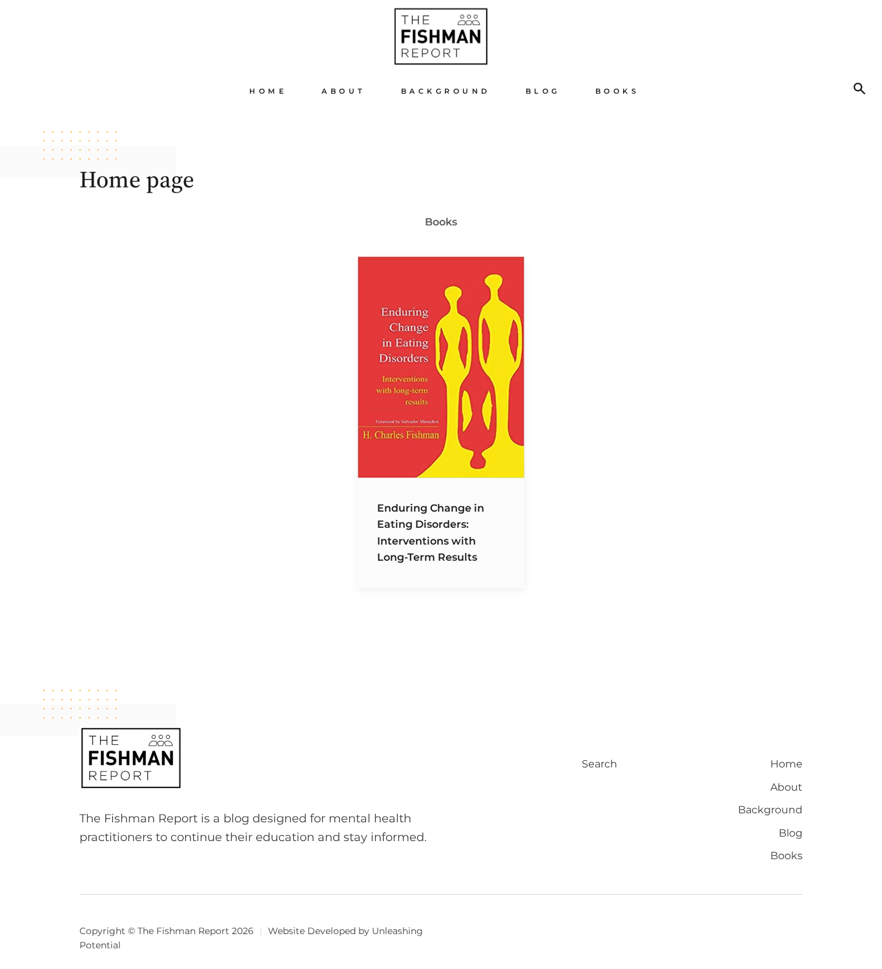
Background (446, 91)
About (344, 91)
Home (268, 91)
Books (617, 91)
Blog (543, 91)
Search (599, 764)
